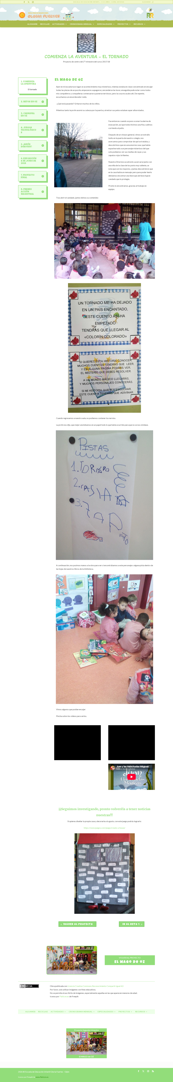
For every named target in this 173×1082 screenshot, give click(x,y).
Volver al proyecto (78, 924)
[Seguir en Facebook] (24, 2)
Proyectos (123, 24)
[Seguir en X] (28, 2)
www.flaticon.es (42, 1077)
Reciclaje (45, 24)
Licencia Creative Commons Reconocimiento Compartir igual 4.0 (95, 986)
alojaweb (32, 24)
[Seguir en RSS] (153, 1071)
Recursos (138, 24)
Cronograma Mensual (81, 24)
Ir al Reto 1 (131, 924)
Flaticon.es (64, 996)
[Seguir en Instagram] (32, 2)
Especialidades (104, 24)
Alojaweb (146, 2)
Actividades (58, 24)
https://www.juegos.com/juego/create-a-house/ (104, 828)
